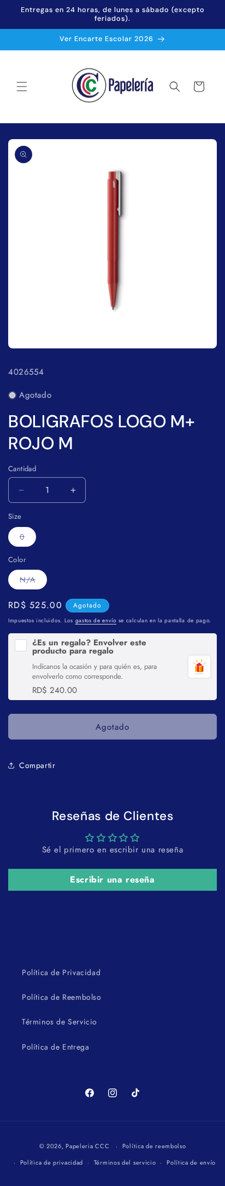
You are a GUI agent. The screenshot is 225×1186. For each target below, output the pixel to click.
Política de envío (191, 1162)
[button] (22, 87)
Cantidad (22, 468)
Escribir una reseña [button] (112, 879)
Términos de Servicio (59, 1021)
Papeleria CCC (87, 1146)
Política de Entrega (55, 1046)
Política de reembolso (154, 1146)
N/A (33, 581)
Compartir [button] (37, 765)
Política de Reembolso (62, 997)
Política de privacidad (51, 1162)
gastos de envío (96, 620)
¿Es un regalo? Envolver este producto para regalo (89, 647)
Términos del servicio (125, 1162)
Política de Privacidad (61, 972)
